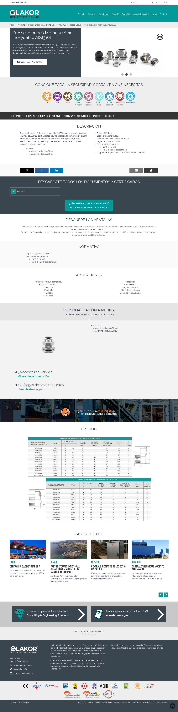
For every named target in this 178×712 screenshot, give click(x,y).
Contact (163, 14)
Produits (81, 14)
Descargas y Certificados (37, 116)
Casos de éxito (89, 534)
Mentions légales (85, 702)
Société (115, 14)
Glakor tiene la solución (33, 376)
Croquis (108, 116)
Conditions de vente (141, 702)
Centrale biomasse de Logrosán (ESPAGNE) (108, 568)
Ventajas (56, 116)
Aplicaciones (82, 116)
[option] (126, 52)
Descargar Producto (31, 62)
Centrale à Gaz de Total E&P (25, 566)
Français (161, 3)
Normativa (68, 116)
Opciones (97, 116)
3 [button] (130, 74)
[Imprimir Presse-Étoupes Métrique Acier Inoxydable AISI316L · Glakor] (151, 170)
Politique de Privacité (103, 702)
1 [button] (122, 74)
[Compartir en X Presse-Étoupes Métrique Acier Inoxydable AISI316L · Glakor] (27, 170)
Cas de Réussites (141, 14)
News (154, 14)
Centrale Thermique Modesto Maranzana (148, 568)
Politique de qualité (160, 702)
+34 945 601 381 (20, 669)
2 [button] (126, 74)
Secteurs (92, 14)
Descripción (16, 116)
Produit (21, 191)
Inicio (12, 25)
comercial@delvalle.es (23, 673)
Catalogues (104, 14)
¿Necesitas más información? (89, 205)
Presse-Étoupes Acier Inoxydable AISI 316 (47, 25)
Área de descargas (30, 389)
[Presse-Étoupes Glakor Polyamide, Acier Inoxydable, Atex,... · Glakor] (25, 14)
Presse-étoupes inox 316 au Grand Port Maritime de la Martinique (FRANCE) (65, 569)
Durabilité (126, 14)
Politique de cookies (122, 702)
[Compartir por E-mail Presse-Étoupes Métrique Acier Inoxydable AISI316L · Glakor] (136, 170)
